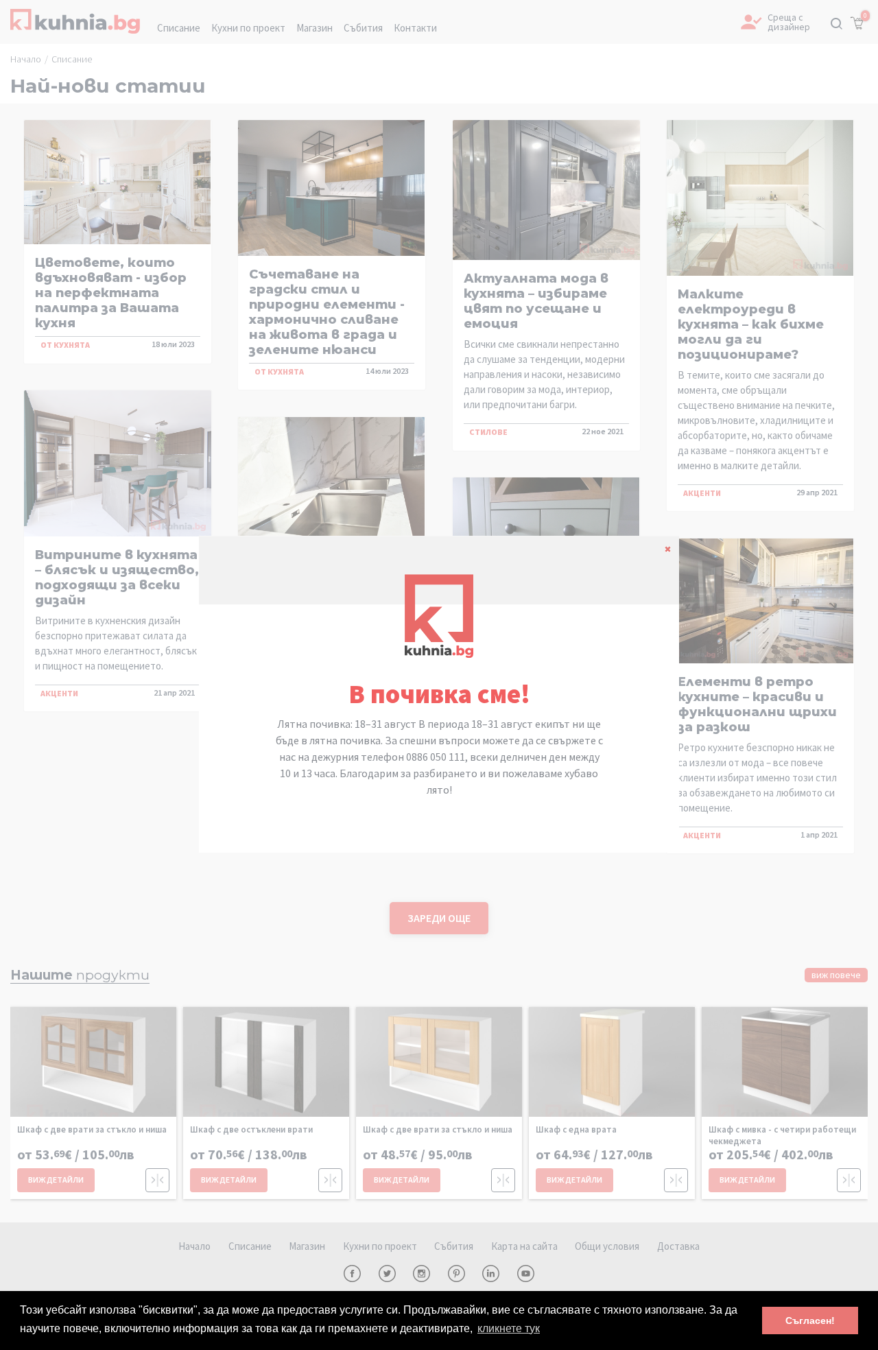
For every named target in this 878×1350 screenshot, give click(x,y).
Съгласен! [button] (810, 1320)
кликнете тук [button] (508, 1328)
